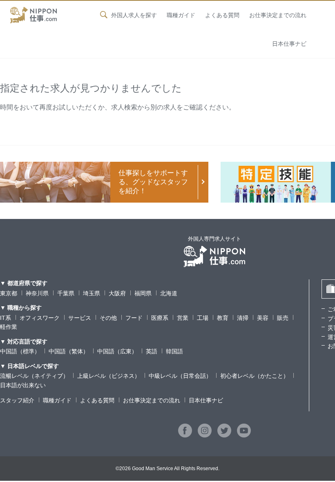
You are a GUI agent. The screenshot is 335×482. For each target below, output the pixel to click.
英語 (151, 351)
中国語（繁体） (69, 351)
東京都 (8, 293)
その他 (108, 318)
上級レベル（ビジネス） (108, 376)
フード (134, 318)
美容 (262, 318)
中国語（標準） (20, 351)
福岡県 (143, 293)
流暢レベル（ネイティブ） (34, 376)
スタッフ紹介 (17, 400)
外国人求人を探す (134, 15)
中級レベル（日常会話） (180, 376)
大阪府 (117, 293)
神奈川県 (37, 293)
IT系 (5, 318)
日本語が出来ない (23, 385)
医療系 (159, 318)
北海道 (168, 293)
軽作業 (8, 327)
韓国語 (174, 351)
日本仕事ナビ (289, 43)
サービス (79, 318)
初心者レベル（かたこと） (254, 376)
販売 (282, 318)
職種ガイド (181, 15)
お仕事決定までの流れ (277, 15)
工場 (202, 318)
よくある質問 (222, 15)
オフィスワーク (40, 318)
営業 (182, 318)
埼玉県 (91, 293)
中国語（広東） (117, 351)
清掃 (242, 318)
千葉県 (65, 293)
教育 (222, 318)
